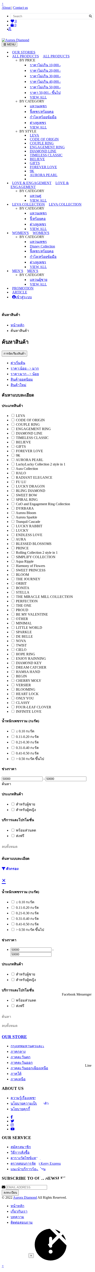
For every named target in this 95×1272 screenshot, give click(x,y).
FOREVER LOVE (43, 167)
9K (32, 171)
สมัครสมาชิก (21, 1147)
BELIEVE (37, 159)
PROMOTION (23, 288)
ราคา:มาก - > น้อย (25, 374)
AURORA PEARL (43, 175)
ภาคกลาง (18, 1051)
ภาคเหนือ (18, 1079)
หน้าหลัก (17, 325)
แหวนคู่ (35, 196)
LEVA (34, 135)
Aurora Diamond (25, 1197)
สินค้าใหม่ (18, 385)
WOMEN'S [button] (20, 233)
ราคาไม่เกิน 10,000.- (45, 65)
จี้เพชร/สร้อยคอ (42, 111)
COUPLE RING (42, 143)
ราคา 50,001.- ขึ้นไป (45, 93)
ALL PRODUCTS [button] (25, 56)
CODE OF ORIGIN (44, 139)
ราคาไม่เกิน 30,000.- (45, 76)
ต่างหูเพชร (38, 123)
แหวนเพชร (38, 106)
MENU (10, 44)
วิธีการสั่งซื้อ (20, 1152)
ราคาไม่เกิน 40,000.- (45, 81)
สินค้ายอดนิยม (22, 379)
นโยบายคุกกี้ (20, 1109)
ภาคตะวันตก (20, 1057)
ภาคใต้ (16, 1073)
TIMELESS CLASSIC (46, 155)
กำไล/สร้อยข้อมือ (43, 117)
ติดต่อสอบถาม (22, 1222)
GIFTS (35, 163)
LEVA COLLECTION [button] (28, 204)
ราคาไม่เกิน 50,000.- (45, 87)
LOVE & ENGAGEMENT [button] (31, 183)
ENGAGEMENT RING (47, 147)
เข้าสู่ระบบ (24, 297)
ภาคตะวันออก (22, 1062)
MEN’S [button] (17, 271)
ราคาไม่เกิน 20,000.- (45, 70)
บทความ (17, 1217)
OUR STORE (14, 1036)
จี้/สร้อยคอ (38, 219)
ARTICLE (19, 292)
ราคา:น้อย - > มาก (25, 368)
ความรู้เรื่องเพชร (23, 1098)
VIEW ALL (38, 97)
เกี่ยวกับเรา (19, 1211)
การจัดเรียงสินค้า (14, 353)
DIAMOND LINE (43, 151)
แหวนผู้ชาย (38, 280)
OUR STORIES (23, 52)
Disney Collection (42, 246)
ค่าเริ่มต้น (18, 363)
